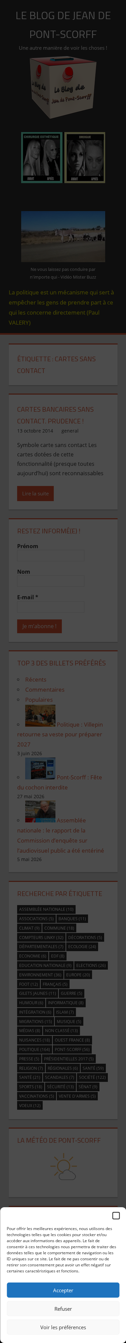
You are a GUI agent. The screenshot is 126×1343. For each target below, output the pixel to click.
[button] (116, 1215)
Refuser (63, 1308)
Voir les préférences (63, 1327)
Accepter (63, 1290)
